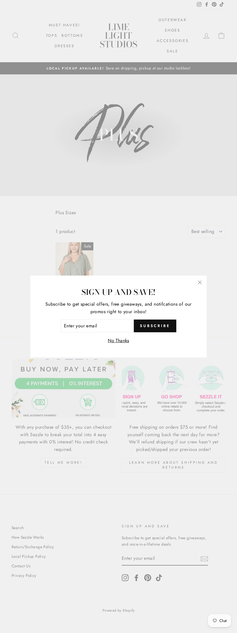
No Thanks (118, 340)
